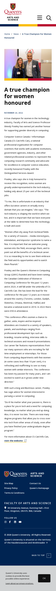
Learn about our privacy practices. (20, 583)
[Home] (13, 19)
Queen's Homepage (39, 488)
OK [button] (44, 578)
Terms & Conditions (14, 492)
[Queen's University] (13, 9)
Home (7, 34)
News (16, 34)
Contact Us (35, 483)
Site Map (8, 483)
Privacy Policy (11, 488)
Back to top (38, 555)
